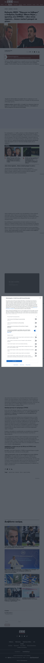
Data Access (22, 364)
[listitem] (22, 316)
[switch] (35, 319)
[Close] (41, 298)
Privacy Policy (28, 364)
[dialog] (22, 331)
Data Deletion (16, 364)
